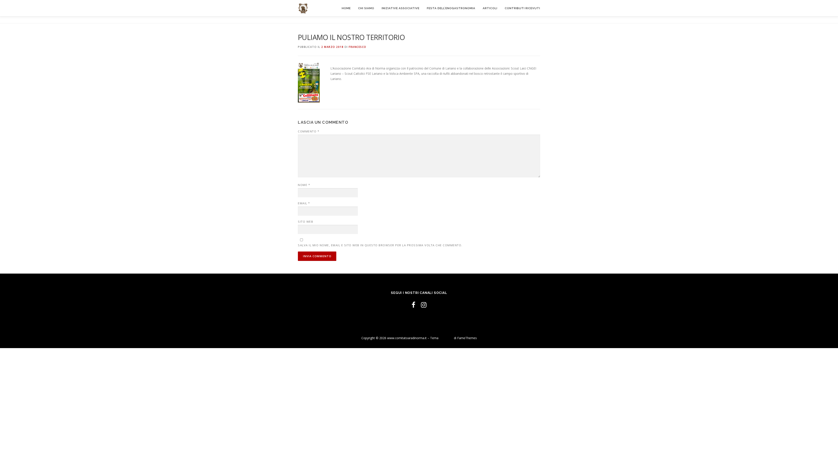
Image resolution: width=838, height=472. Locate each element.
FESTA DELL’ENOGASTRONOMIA (451, 8)
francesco (357, 47)
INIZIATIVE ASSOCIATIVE (400, 8)
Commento (308, 131)
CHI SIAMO (366, 8)
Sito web (305, 222)
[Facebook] (413, 304)
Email (304, 203)
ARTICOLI (490, 8)
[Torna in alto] (819, 327)
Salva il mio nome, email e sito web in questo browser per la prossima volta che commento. (380, 245)
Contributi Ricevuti (522, 8)
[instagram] (424, 304)
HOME (346, 8)
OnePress (446, 338)
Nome (304, 185)
